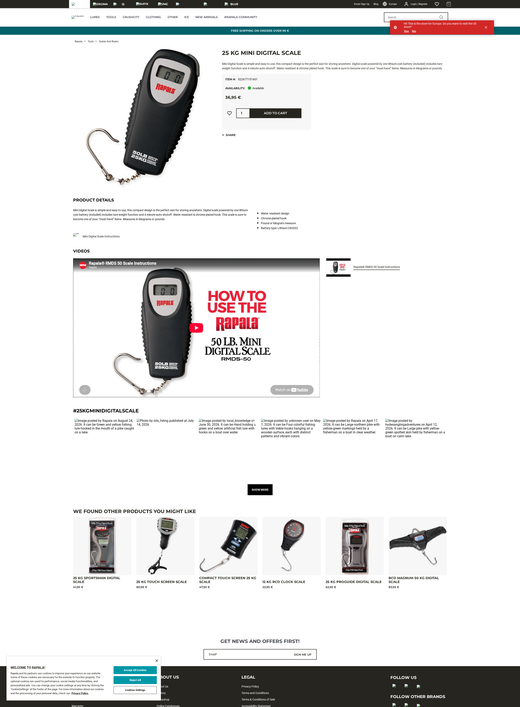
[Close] (157, 660)
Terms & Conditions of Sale (258, 699)
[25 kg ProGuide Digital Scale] (355, 546)
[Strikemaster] (187, 4)
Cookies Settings (135, 690)
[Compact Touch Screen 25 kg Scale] (228, 546)
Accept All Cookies (135, 670)
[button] (105, 449)
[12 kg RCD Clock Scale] (291, 546)
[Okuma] (100, 4)
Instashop (163, 699)
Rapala (78, 41)
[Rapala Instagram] (408, 692)
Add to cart (275, 113)
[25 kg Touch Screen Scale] (165, 546)
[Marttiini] (211, 4)
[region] (83, 678)
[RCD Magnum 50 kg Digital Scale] (418, 546)
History (161, 693)
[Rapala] (79, 4)
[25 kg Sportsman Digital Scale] (102, 546)
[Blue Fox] (232, 4)
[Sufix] (142, 4)
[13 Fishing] (121, 4)
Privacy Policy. (80, 693)
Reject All (135, 680)
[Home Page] (78, 17)
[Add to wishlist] (229, 113)
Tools (90, 41)
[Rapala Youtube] (420, 693)
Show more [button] (260, 489)
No (414, 31)
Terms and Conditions (255, 693)
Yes (406, 31)
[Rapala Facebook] (395, 692)
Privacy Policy (250, 686)
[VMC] (163, 4)
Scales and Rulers (108, 41)
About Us (162, 686)
